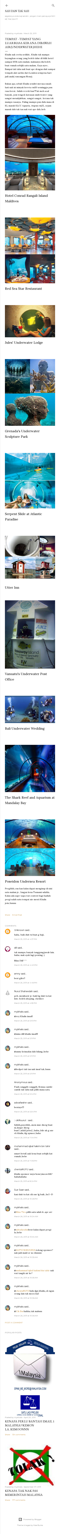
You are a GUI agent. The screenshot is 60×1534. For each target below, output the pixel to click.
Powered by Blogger (32, 1519)
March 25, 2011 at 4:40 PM (25, 965)
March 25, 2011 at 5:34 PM (25, 1112)
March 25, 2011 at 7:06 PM (25, 1161)
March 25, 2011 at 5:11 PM (25, 1038)
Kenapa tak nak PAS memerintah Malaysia (24, 1493)
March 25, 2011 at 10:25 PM (26, 1199)
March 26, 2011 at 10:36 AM (26, 1298)
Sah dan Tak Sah (17, 11)
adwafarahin (20, 1102)
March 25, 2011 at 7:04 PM (25, 1137)
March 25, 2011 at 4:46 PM (25, 983)
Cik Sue (20, 1311)
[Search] (53, 5)
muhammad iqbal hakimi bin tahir (32, 1146)
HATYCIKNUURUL (26, 1250)
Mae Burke (38, 1525)
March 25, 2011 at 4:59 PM (25, 1003)
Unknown (19, 930)
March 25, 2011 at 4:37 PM (25, 939)
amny (17, 973)
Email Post (17, 915)
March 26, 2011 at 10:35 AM (26, 1257)
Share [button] (7, 915)
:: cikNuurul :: (20, 1120)
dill (15, 947)
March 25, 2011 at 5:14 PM (25, 1094)
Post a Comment (14, 1322)
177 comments (18, 1500)
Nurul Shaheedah (23, 991)
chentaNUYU (21, 1169)
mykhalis (19, 1011)
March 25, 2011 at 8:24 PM (25, 1181)
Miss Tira (21, 1212)
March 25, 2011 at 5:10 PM (25, 1021)
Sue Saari (19, 1189)
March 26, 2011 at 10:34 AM (26, 1216)
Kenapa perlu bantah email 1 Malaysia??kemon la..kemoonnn (29, 1425)
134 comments (18, 1434)
